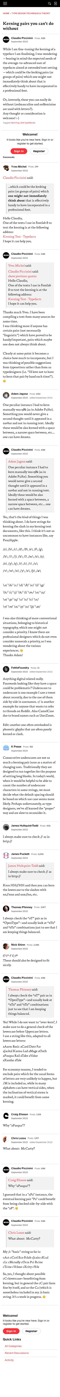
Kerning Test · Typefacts (19, 236)
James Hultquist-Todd (23, 866)
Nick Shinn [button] (18, 945)
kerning (15, 123)
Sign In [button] (19, 151)
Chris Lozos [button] (18, 1138)
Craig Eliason (17, 1180)
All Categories (13, 1346)
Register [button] (39, 151)
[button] (6, 39)
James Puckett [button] (20, 854)
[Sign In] (55, 3)
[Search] (49, 3)
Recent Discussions (17, 1353)
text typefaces (27, 123)
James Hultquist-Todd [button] (24, 826)
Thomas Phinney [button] (21, 907)
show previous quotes (22, 276)
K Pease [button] (16, 747)
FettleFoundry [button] (20, 668)
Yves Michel (16, 265)
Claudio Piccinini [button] (22, 38)
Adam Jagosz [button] (19, 394)
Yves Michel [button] (19, 167)
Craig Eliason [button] (19, 1114)
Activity (9, 1360)
